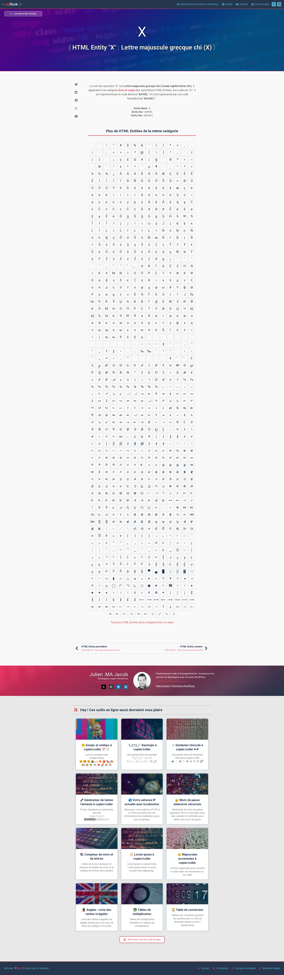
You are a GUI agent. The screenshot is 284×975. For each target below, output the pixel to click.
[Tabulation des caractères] (92, 145)
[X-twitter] (103, 687)
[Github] (111, 687)
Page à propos (163, 686)
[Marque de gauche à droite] (120, 344)
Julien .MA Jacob (108, 674)
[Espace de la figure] (177, 337)
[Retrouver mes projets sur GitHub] (279, 4)
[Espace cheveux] (92, 344)
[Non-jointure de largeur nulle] (106, 344)
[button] (79, 84)
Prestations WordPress (183, 686)
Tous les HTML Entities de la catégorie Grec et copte (142, 622)
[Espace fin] (191, 337)
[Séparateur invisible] (163, 358)
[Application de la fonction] (149, 358)
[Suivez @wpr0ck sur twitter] (273, 4)
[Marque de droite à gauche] (128, 344)
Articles (244, 4)
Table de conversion (187, 910)
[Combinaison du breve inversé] (128, 266)
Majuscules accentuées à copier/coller (187, 859)
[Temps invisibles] (156, 358)
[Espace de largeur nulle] (99, 344)
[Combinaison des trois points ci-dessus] (177, 358)
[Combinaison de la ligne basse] (135, 266)
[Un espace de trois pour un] (163, 337)
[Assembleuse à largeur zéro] (113, 344)
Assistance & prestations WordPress (199, 4)
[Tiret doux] (92, 167)
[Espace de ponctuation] (184, 337)
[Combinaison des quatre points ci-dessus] (184, 358)
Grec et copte (126, 90)
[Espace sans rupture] (106, 159)
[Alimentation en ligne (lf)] (99, 145)
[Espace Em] (156, 337)
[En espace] (149, 337)
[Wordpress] (126, 687)
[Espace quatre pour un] (170, 337)
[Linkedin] (118, 687)
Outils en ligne (262, 4)
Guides (228, 4)
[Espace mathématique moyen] (135, 358)
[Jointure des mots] (142, 358)
